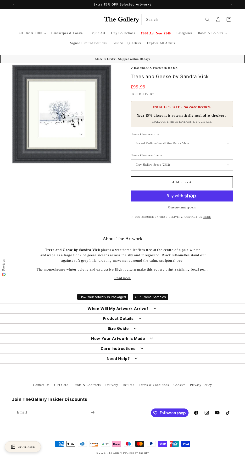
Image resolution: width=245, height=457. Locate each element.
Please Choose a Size (145, 134)
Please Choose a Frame (146, 155)
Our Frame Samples (150, 297)
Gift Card (61, 385)
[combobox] (177, 19)
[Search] (207, 19)
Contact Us (41, 385)
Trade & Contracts (86, 385)
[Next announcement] (231, 4)
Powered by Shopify (136, 452)
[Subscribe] (92, 412)
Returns (128, 385)
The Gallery (114, 452)
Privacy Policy (201, 385)
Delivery (111, 385)
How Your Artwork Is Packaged (102, 297)
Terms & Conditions (154, 385)
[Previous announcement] (13, 4)
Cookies (179, 385)
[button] (32, 33)
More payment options (182, 207)
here (207, 217)
